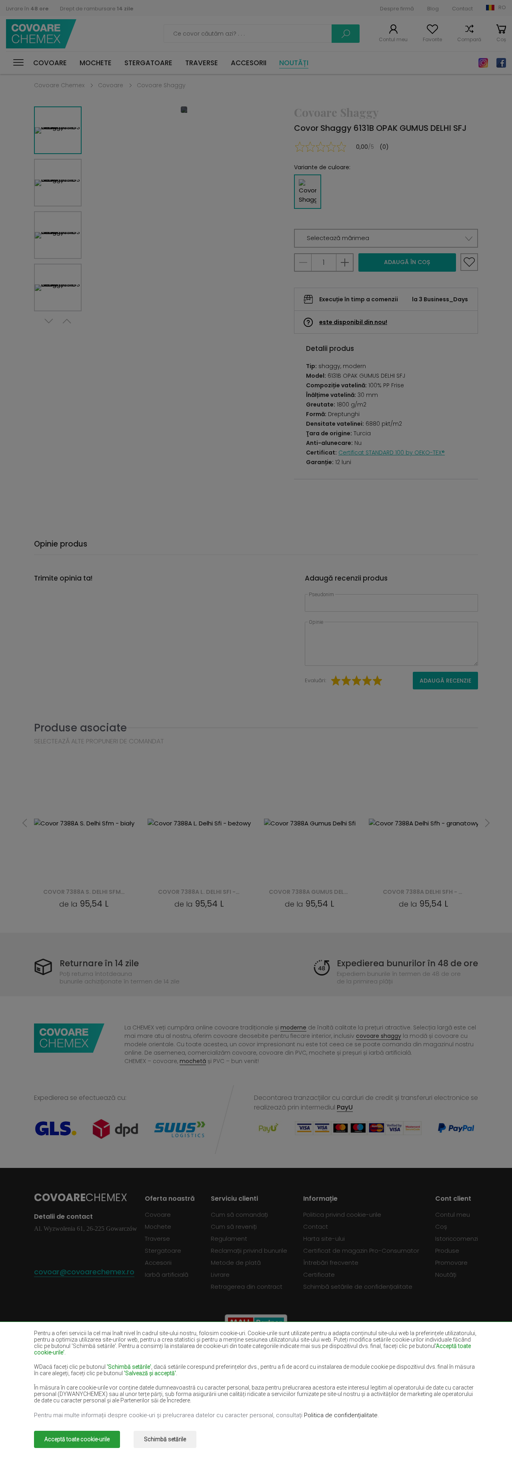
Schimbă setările (165, 1439)
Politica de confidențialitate (341, 1415)
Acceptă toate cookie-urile (77, 1439)
